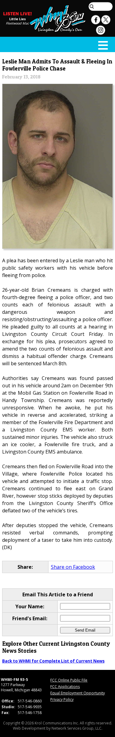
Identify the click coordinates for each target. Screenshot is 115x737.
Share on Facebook (73, 567)
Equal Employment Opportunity (77, 693)
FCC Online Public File (68, 680)
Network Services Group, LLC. (77, 728)
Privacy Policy (62, 699)
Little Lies (17, 19)
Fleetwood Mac (17, 23)
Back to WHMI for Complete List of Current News (53, 661)
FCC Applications (65, 686)
